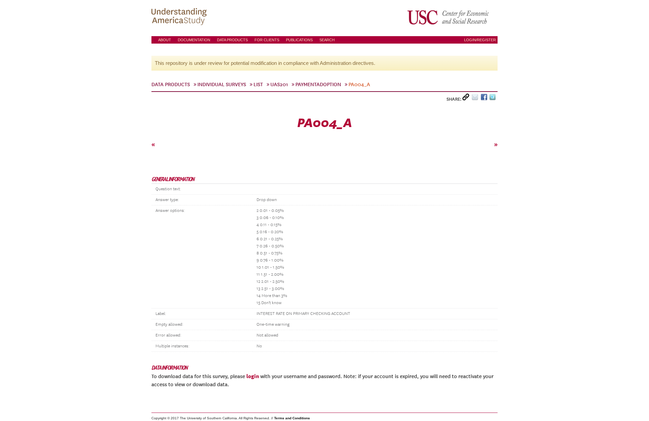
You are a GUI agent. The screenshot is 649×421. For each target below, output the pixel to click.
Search (327, 40)
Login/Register (480, 40)
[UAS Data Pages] (180, 17)
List (258, 84)
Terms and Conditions (292, 418)
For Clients (267, 40)
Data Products (232, 40)
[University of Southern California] (448, 17)
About (164, 40)
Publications (299, 40)
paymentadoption (318, 84)
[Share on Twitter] (493, 98)
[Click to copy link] (467, 98)
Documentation (194, 40)
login (252, 376)
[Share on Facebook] (485, 98)
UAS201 (279, 84)
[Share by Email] (476, 98)
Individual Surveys (221, 84)
